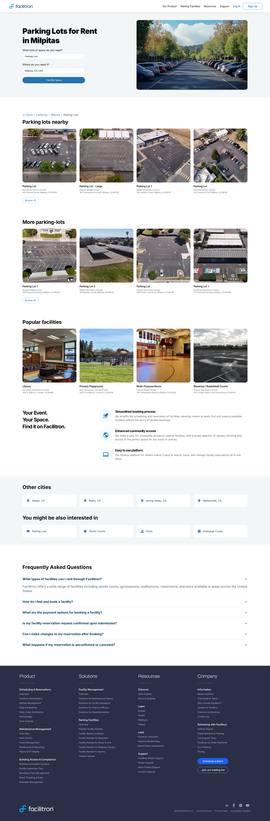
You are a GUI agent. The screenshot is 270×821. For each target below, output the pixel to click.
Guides (141, 710)
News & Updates (146, 698)
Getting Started (205, 729)
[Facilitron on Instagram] (241, 805)
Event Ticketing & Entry (31, 777)
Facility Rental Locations (91, 733)
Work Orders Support (149, 767)
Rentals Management (30, 703)
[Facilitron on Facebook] (234, 805)
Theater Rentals (87, 756)
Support (224, 6)
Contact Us (203, 716)
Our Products (204, 747)
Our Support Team (207, 738)
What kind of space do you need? (42, 50)
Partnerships (25, 716)
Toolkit (141, 715)
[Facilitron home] (21, 6)
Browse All (30, 200)
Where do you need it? (35, 64)
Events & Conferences (209, 712)
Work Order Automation (31, 712)
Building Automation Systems (34, 764)
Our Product (169, 6)
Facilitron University (148, 736)
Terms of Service (204, 811)
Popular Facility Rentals (90, 729)
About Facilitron (206, 694)
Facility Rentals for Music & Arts (95, 742)
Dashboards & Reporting (31, 747)
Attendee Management (31, 782)
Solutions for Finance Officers (94, 707)
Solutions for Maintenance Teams (96, 698)
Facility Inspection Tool (31, 768)
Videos (141, 724)
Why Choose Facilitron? (209, 703)
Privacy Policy (221, 811)
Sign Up (252, 6)
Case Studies (145, 694)
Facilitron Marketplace (30, 698)
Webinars (143, 720)
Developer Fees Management (34, 773)
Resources (210, 6)
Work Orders (25, 738)
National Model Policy (149, 741)
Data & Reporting (28, 707)
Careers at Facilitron (208, 707)
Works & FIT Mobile (29, 751)
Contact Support (146, 771)
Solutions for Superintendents (94, 712)
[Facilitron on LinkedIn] (227, 805)
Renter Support (146, 762)
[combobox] (53, 56)
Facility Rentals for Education (93, 738)
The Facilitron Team (208, 698)
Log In (236, 6)
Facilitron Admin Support (150, 758)
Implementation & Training (211, 733)
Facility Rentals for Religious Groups (97, 747)
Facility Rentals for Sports (92, 751)
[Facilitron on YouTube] (247, 805)
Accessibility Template (241, 811)
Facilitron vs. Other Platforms (212, 742)
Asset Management (29, 742)
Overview (24, 694)
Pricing (201, 751)
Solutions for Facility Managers (94, 703)
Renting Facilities (190, 6)
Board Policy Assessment (151, 745)
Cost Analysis (26, 721)
